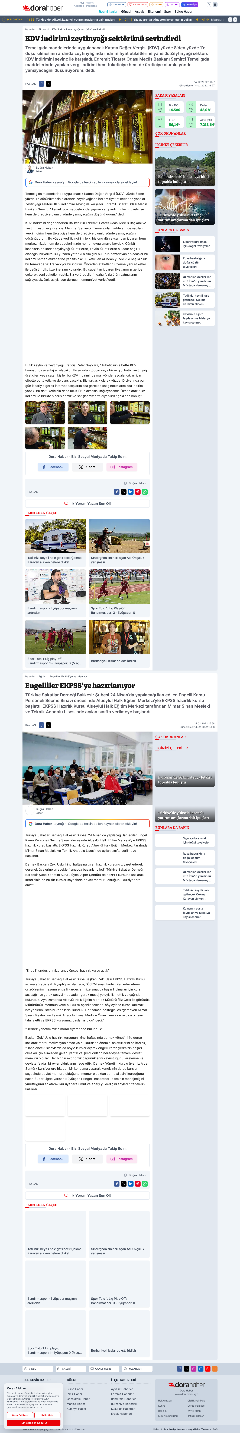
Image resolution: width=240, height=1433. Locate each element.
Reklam (162, 1410)
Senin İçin (192, 4)
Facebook (55, 467)
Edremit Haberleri (122, 1394)
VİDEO (158, 4)
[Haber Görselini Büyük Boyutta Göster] (87, 127)
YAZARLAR (119, 4)
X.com (90, 467)
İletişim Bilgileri (195, 1415)
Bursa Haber (75, 1389)
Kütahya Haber (76, 1408)
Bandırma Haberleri (124, 1399)
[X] (186, 1369)
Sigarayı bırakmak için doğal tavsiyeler (135, 19)
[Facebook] (179, 1369)
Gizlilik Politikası (196, 1400)
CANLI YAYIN (140, 4)
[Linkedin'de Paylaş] (131, 492)
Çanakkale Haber (78, 1399)
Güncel (126, 11)
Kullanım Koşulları (168, 1415)
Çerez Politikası (196, 1405)
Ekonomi (154, 11)
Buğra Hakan (44, 169)
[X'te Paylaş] (48, 84)
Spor (167, 11)
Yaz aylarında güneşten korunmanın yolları (60, 19)
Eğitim (42, 676)
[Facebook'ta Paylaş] (41, 84)
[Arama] (209, 4)
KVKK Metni (194, 1410)
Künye (161, 1405)
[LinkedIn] (200, 1369)
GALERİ (174, 4)
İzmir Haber (74, 1394)
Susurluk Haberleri (123, 1408)
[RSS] (215, 1369)
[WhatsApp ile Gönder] (145, 492)
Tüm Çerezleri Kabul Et (33, 1422)
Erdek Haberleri (121, 1413)
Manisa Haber (76, 1404)
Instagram (125, 467)
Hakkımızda (165, 1400)
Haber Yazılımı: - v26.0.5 (185, 1429)
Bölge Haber (183, 11)
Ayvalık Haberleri (122, 1389)
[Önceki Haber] (230, 19)
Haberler (30, 29)
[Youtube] (207, 1369)
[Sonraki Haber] (235, 19)
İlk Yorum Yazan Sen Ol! (90, 503)
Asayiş (139, 11)
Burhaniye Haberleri (124, 1404)
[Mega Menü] (215, 4)
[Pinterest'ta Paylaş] (138, 492)
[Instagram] (193, 1369)
